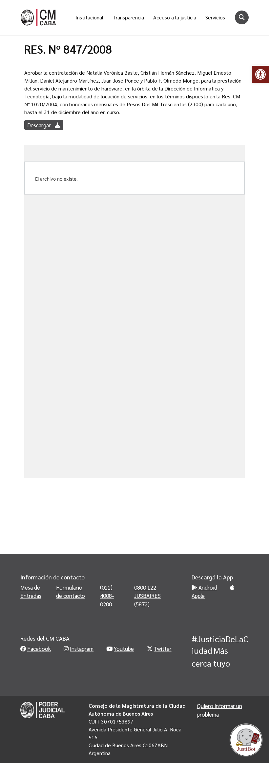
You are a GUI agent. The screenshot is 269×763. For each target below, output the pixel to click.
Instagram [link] (81, 648)
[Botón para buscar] (242, 17)
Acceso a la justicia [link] (174, 17)
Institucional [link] (89, 17)
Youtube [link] (124, 648)
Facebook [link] (39, 648)
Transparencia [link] (128, 17)
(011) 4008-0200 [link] (107, 596)
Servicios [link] (215, 17)
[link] (260, 74)
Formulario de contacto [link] (70, 591)
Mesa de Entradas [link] (30, 591)
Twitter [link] (163, 648)
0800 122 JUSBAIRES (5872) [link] (147, 596)
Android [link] (207, 587)
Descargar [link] (39, 125)
